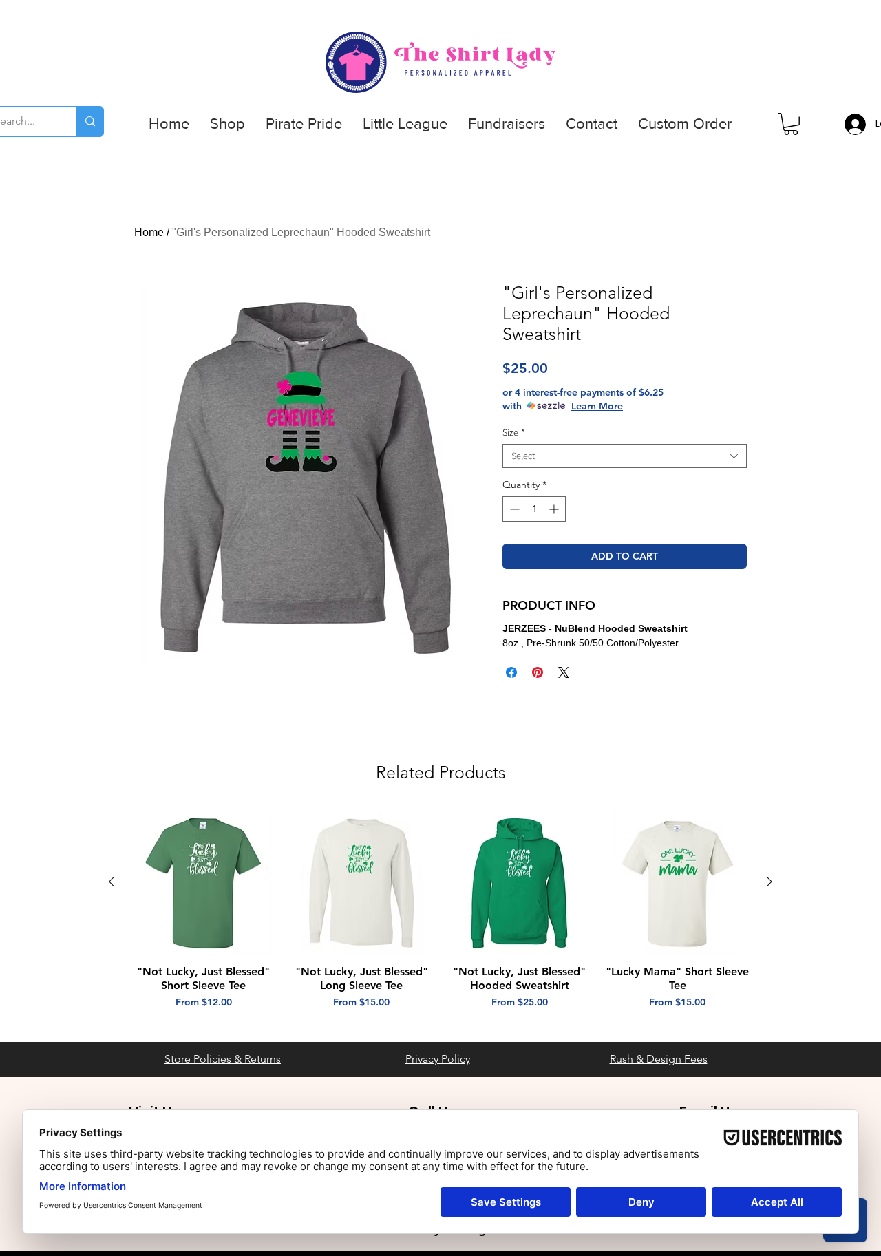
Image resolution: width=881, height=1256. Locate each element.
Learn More (597, 406)
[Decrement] (513, 509)
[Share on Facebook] (511, 672)
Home (149, 232)
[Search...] (89, 121)
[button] (227, 124)
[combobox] (624, 456)
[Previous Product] (111, 881)
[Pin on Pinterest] (537, 672)
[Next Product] (769, 881)
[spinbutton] (534, 509)
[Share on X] (563, 672)
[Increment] (555, 509)
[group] (440, 917)
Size (513, 432)
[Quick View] (203, 882)
